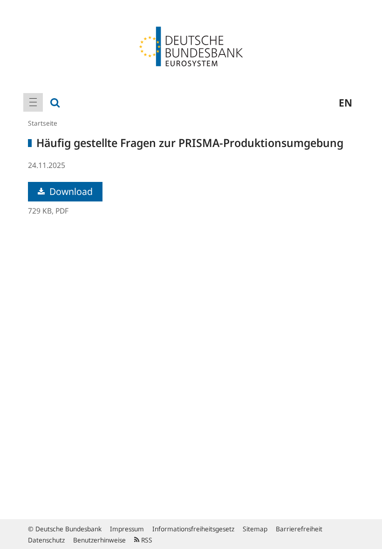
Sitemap (255, 528)
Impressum (127, 528)
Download (70, 191)
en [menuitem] (345, 102)
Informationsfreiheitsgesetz (193, 528)
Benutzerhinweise (99, 540)
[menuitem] (33, 102)
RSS (145, 540)
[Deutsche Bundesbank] (191, 45)
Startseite (42, 123)
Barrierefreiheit (299, 528)
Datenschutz (46, 540)
